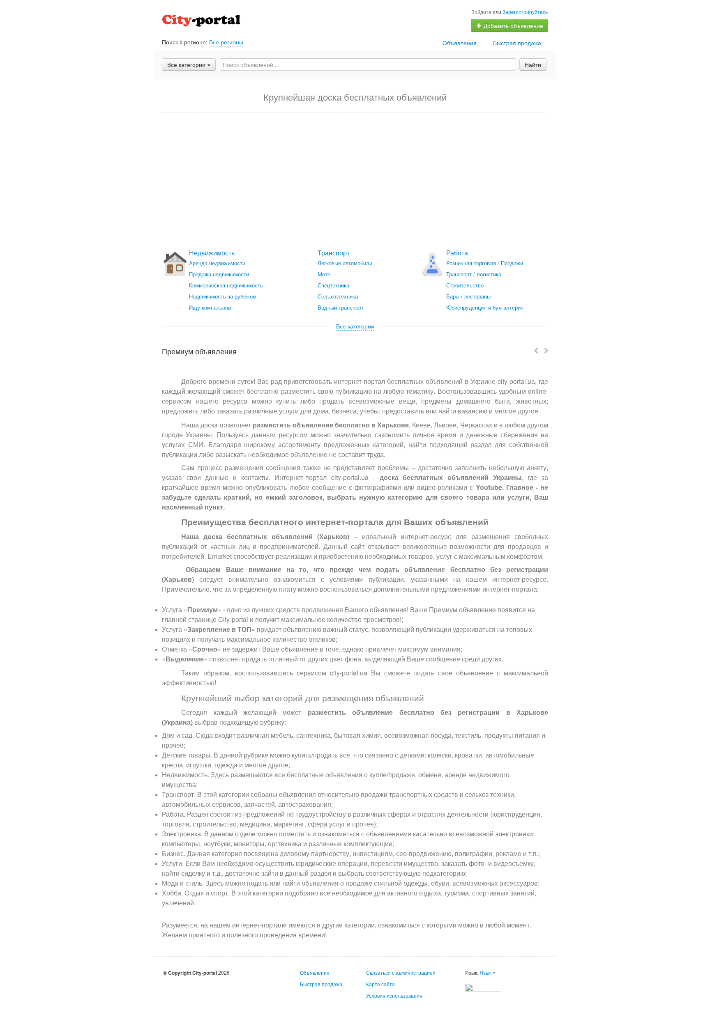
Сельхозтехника (338, 296)
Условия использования (394, 995)
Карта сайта (380, 983)
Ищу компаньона (210, 307)
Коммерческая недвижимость (226, 285)
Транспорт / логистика (473, 274)
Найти (533, 64)
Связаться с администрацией (401, 972)
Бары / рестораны (468, 296)
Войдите (481, 11)
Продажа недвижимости (219, 274)
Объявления (460, 43)
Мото (324, 274)
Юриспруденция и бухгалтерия (484, 307)
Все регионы (226, 42)
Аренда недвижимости (217, 263)
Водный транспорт (341, 307)
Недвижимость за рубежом (222, 296)
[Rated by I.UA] (483, 986)
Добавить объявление (512, 25)
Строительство (465, 285)
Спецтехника (333, 285)
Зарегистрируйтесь (525, 11)
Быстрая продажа (517, 43)
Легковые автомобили (345, 263)
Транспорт (334, 252)
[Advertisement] (355, 181)
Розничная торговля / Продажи (484, 263)
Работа (457, 252)
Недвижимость (212, 252)
